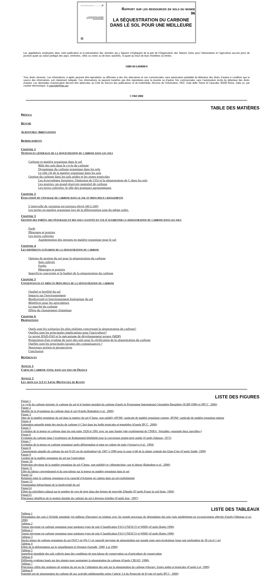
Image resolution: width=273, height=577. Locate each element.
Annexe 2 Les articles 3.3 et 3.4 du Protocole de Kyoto (53, 380)
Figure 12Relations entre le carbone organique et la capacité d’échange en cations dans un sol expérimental (77, 476)
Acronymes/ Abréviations (38, 132)
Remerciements (31, 141)
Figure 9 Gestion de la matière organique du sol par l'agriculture (53, 456)
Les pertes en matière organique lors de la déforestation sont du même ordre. (78, 210)
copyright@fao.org (58, 85)
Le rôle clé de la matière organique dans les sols (69, 173)
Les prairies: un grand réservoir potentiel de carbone (72, 184)
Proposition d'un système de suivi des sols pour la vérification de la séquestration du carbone (89, 340)
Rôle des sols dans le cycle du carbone (63, 165)
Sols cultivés (46, 262)
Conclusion (35, 351)
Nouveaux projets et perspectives (50, 347)
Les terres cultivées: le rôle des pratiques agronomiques (74, 188)
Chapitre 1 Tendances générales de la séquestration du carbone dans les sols (67, 151)
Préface (26, 114)
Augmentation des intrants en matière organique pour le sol (77, 240)
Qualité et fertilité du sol (44, 291)
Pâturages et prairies (41, 232)
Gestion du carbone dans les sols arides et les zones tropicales (69, 176)
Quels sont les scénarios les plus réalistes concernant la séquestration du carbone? (82, 329)
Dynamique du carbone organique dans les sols (69, 169)
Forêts (42, 266)
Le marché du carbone (43, 306)
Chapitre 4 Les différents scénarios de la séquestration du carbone (60, 247)
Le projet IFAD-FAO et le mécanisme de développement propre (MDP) (74, 336)
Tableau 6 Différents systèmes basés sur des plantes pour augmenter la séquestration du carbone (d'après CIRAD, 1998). (85, 558)
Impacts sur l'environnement (47, 295)
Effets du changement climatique (50, 310)
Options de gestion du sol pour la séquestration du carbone (67, 258)
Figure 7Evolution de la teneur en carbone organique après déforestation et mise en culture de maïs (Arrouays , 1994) (87, 443)
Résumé (26, 123)
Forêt (31, 228)
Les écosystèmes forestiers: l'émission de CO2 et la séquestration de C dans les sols (92, 180)
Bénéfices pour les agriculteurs (48, 303)
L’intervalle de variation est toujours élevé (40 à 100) (63, 206)
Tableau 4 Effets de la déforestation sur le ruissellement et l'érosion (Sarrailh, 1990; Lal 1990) (69, 545)
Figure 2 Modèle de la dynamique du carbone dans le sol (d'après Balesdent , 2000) (67, 409)
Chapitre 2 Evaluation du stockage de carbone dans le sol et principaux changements (72, 195)
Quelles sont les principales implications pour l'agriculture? (67, 332)
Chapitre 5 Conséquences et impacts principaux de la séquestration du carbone (67, 281)
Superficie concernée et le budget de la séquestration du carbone (70, 273)
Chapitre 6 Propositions (29, 318)
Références (29, 357)
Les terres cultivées (41, 236)
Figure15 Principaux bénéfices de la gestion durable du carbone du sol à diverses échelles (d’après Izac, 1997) (79, 496)
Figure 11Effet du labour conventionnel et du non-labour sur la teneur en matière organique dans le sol (75, 469)
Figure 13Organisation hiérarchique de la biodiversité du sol (50, 483)
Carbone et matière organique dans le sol (55, 162)
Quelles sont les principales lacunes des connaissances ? (65, 344)
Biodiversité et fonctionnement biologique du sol (60, 299)
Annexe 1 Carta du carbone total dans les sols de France (54, 368)
